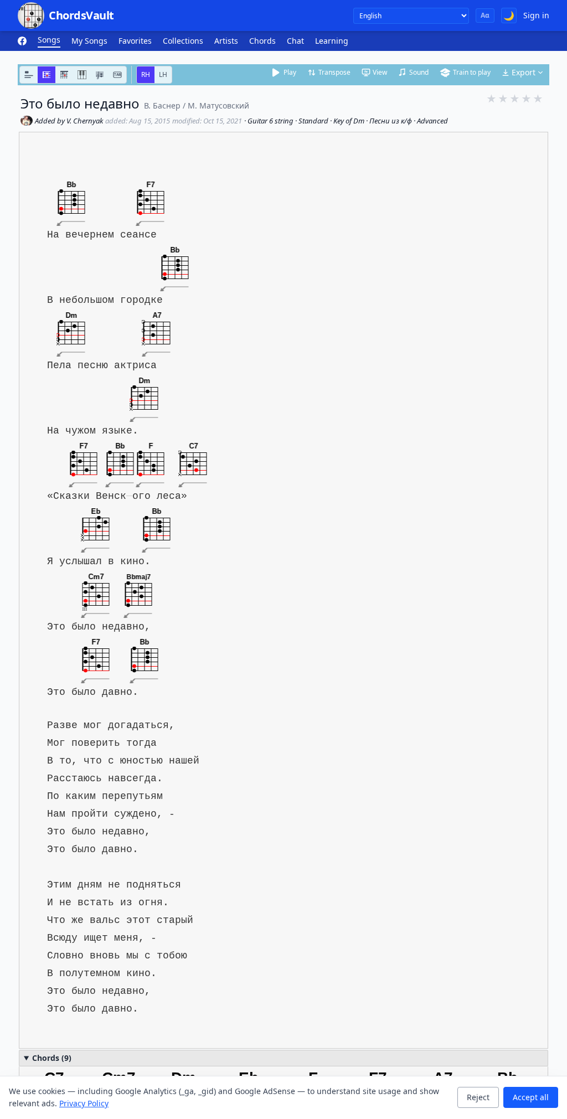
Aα (485, 15)
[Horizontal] (46, 74)
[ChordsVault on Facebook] (22, 41)
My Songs (89, 40)
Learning (331, 40)
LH (163, 74)
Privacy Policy (84, 1103)
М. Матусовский (218, 105)
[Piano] (82, 74)
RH (145, 74)
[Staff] (100, 74)
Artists (226, 40)
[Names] (29, 74)
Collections (183, 40)
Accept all (531, 1097)
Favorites (135, 40)
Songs (49, 39)
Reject (478, 1097)
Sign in (536, 15)
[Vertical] (64, 74)
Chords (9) (51, 1058)
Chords (262, 40)
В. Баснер (162, 105)
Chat (295, 40)
